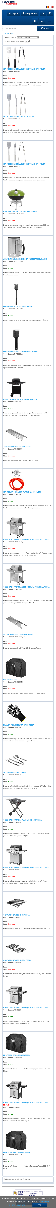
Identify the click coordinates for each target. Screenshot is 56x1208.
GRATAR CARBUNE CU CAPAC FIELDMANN (20, 211)
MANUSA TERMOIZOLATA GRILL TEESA (18, 725)
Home (7, 33)
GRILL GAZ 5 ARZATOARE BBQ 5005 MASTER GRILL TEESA (26, 867)
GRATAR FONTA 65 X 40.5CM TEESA (17, 960)
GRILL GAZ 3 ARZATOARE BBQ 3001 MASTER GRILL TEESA (26, 539)
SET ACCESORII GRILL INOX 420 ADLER (18, 116)
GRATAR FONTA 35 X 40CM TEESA (16, 915)
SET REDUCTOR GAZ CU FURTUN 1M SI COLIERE (22, 492)
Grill (12, 33)
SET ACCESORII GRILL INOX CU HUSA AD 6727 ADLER (24, 69)
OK (39, 1205)
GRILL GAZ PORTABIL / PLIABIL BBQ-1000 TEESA (22, 820)
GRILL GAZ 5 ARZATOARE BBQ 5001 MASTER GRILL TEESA (26, 587)
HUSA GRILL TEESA (11, 680)
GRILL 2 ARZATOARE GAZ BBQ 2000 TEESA (20, 399)
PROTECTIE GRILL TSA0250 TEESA (16, 1055)
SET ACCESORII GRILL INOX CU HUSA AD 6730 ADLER (24, 164)
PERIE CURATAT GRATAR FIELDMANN (17, 306)
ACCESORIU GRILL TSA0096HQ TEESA (18, 634)
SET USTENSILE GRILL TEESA (14, 772)
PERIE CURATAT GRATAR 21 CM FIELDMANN (20, 352)
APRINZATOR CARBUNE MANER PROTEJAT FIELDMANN (25, 259)
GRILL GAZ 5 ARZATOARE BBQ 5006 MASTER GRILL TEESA (26, 1007)
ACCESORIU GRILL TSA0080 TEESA (17, 447)
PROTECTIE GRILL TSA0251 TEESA (16, 1152)
